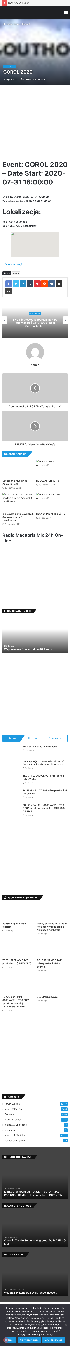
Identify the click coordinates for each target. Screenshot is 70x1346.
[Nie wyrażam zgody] (66, 1325)
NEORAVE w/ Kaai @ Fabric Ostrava (26, 2)
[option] (35, 320)
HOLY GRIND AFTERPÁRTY (50, 513)
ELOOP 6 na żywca (47, 996)
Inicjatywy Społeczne (15, 1124)
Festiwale (9, 1114)
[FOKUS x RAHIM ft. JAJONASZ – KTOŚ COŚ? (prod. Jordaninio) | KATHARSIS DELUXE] (11, 809)
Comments (55, 738)
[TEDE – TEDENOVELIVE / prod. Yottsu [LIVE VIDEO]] (11, 780)
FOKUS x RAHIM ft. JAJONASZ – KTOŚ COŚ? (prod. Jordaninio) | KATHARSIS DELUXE (44, 808)
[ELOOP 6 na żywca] (52, 985)
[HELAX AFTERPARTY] (52, 469)
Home (8, 24)
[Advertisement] (35, 123)
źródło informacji (12, 264)
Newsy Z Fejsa (12, 1103)
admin (35, 365)
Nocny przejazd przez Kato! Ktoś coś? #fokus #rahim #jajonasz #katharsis (52, 926)
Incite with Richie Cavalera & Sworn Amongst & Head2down (18, 516)
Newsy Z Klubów (13, 1109)
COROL (16, 273)
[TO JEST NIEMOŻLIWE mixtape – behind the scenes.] (11, 795)
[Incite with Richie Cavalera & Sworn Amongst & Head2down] (18, 501)
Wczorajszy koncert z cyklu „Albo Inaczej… (30, 1292)
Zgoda (11, 1340)
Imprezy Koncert (22, 24)
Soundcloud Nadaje (14, 1140)
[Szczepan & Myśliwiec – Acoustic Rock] (18, 469)
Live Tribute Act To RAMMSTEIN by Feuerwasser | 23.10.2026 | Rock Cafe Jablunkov (35, 322)
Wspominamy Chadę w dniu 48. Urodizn (29, 649)
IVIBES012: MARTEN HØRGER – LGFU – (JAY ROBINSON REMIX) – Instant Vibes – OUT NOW (33, 1193)
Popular (32, 738)
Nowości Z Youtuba (14, 1135)
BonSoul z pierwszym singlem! (40, 746)
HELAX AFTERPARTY (47, 480)
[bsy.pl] (7, 12)
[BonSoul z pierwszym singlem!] (11, 751)
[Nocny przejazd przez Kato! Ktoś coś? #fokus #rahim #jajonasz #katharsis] (11, 766)
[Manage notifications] (5, 1340)
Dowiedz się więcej (54, 1340)
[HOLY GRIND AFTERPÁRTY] (52, 501)
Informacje (10, 1130)
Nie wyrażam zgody (29, 1340)
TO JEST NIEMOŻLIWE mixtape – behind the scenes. (49, 963)
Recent (12, 738)
